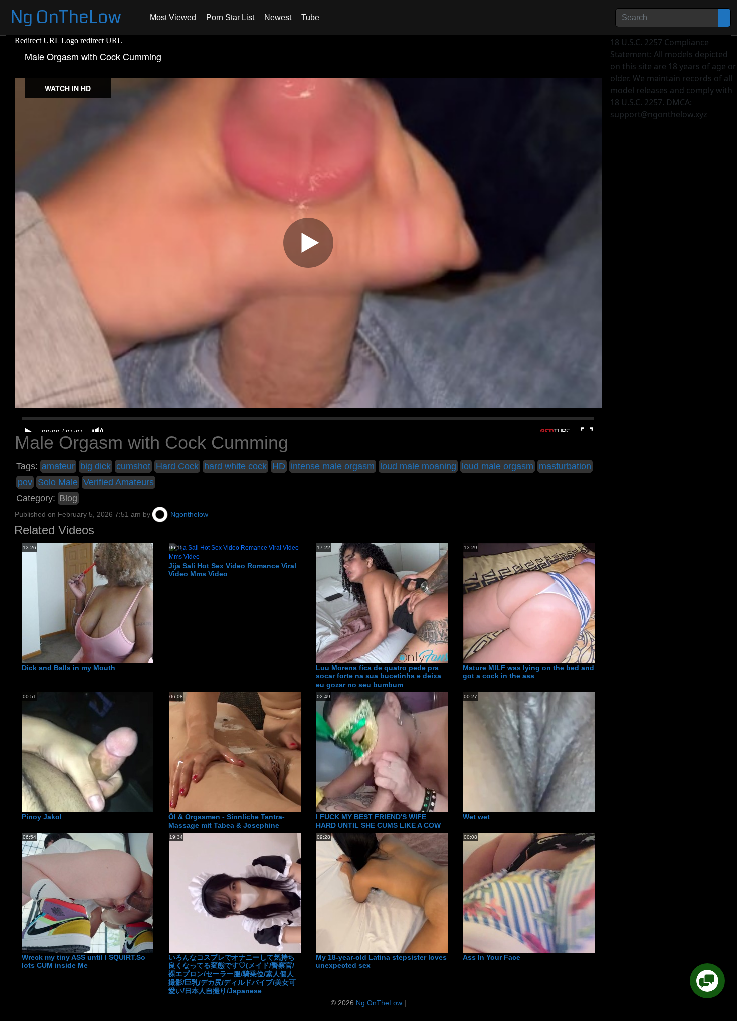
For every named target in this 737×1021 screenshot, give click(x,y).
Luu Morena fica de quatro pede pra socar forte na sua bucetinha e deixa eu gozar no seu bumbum (378, 676)
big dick (95, 466)
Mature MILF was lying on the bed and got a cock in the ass (528, 672)
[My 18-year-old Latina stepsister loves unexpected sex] (396, 892)
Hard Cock (177, 466)
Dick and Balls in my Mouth (68, 668)
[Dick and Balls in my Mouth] (102, 602)
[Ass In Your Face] (543, 892)
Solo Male (58, 482)
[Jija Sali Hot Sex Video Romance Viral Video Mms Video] (234, 551)
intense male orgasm (333, 466)
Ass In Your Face (491, 957)
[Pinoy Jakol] (102, 751)
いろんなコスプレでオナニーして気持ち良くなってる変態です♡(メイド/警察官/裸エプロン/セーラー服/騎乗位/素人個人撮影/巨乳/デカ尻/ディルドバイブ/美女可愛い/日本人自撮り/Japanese (232, 974)
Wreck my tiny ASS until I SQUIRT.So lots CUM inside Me (83, 961)
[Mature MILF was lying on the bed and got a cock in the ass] (570, 602)
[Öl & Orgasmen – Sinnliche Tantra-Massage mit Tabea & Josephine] (249, 751)
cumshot (133, 466)
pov (25, 482)
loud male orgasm (497, 466)
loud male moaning (418, 466)
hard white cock (235, 466)
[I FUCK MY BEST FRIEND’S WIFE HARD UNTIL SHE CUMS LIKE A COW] (396, 751)
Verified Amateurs (118, 482)
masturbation (565, 466)
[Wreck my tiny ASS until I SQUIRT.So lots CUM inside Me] (102, 892)
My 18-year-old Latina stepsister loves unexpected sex (381, 961)
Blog (68, 498)
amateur (58, 466)
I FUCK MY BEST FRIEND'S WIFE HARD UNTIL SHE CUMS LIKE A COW (378, 821)
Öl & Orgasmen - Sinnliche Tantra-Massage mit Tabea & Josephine (226, 821)
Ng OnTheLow (65, 17)
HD (278, 466)
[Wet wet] (543, 751)
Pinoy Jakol (42, 817)
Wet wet (476, 817)
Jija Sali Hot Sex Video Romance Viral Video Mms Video (232, 570)
